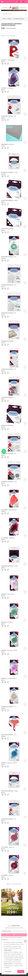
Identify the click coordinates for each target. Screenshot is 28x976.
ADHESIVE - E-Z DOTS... (7, 622)
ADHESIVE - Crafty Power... (8, 60)
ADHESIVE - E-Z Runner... (7, 88)
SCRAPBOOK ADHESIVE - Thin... (9, 481)
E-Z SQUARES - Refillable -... (8, 538)
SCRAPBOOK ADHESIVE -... (8, 228)
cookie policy (7, 950)
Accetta (21, 971)
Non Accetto (8, 971)
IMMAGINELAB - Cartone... (8, 144)
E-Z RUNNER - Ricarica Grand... (9, 509)
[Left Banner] (11, 902)
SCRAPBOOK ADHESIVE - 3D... (9, 116)
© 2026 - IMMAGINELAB (14, 974)
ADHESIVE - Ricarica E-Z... (8, 594)
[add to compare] (8, 64)
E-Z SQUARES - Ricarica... (8, 847)
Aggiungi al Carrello (2, 64)
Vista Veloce (5, 64)
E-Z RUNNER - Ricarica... (7, 875)
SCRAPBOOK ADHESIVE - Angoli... (10, 200)
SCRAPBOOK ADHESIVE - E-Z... (9, 256)
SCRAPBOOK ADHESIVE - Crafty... (9, 172)
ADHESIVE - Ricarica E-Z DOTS (9, 650)
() (18, 1)
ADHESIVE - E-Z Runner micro (9, 678)
